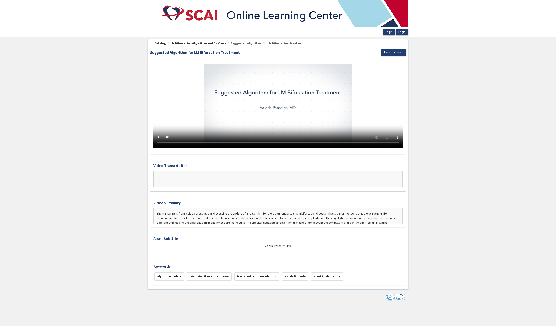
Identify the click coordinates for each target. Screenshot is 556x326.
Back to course (393, 52)
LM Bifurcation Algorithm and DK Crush (198, 43)
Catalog (160, 43)
